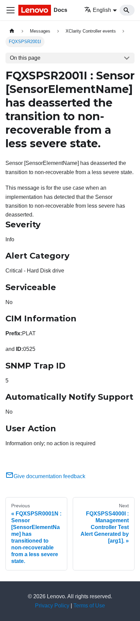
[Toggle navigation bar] (10, 10)
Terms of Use (89, 605)
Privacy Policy (52, 605)
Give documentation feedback (49, 476)
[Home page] (11, 31)
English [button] (102, 10)
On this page (25, 58)
